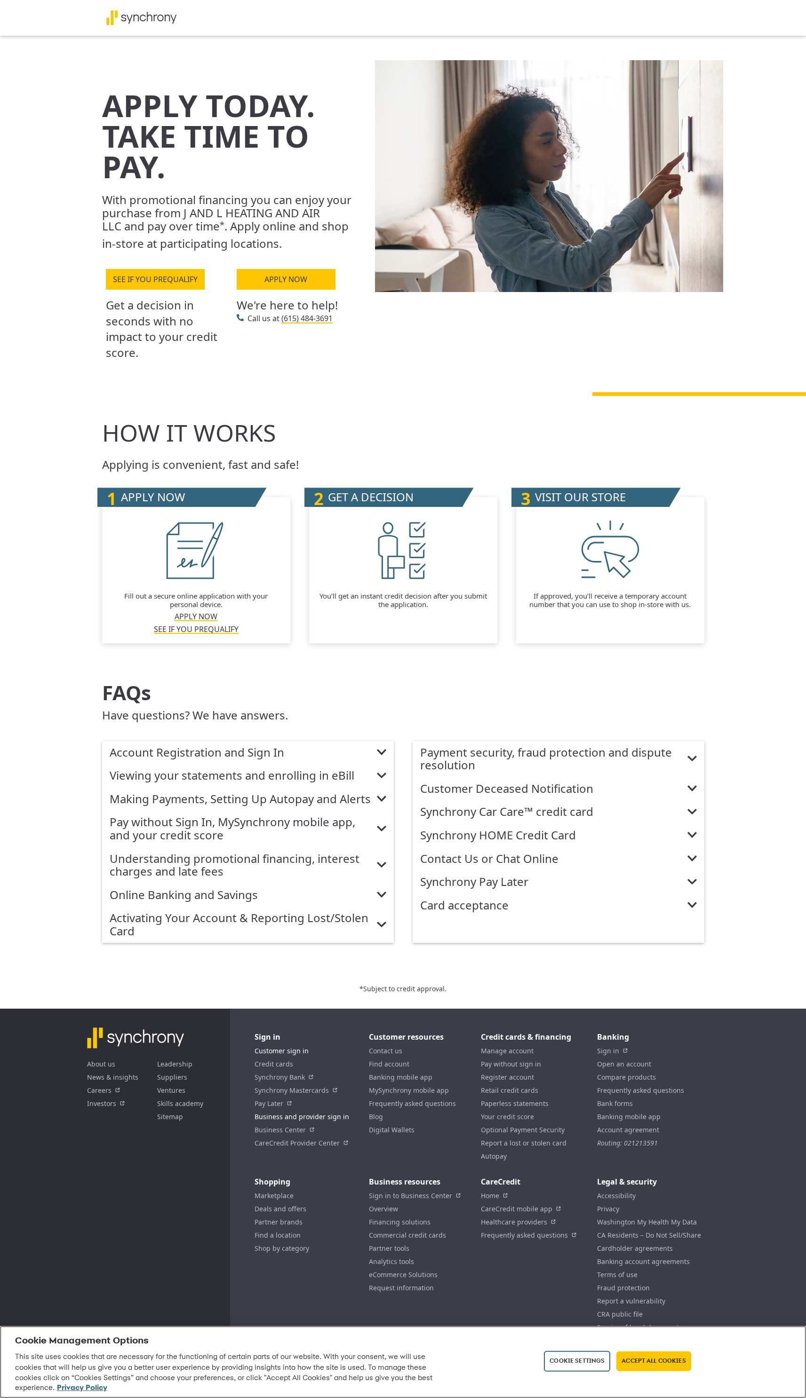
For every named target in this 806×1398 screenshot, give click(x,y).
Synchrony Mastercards (292, 1090)
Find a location (278, 1235)
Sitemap (170, 1116)
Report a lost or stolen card (524, 1142)
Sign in (608, 1050)
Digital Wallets (392, 1129)
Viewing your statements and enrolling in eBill (232, 776)
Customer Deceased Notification (506, 789)
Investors (101, 1103)
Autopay (494, 1156)
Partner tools (389, 1248)
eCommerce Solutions (403, 1274)
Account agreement (628, 1129)
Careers (99, 1090)
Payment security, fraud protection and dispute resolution (546, 759)
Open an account (624, 1063)
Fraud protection (623, 1287)
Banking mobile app (400, 1077)
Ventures (171, 1090)
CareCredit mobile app (516, 1208)
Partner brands (279, 1221)
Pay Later (269, 1103)
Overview (383, 1208)
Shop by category (282, 1248)
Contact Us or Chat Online (489, 859)
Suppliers (172, 1077)
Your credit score (507, 1116)
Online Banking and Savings (184, 895)
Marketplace (274, 1195)
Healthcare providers (514, 1221)
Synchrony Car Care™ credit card (506, 812)
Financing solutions (400, 1221)
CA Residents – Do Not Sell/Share (649, 1235)
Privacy (608, 1208)
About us (101, 1063)
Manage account (507, 1050)
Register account (507, 1077)
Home (490, 1195)
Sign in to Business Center (410, 1195)
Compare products (626, 1077)
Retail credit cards (509, 1090)
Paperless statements (515, 1103)
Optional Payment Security (523, 1129)
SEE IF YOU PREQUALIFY (155, 279)
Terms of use (617, 1274)
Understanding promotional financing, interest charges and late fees (234, 865)
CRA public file (620, 1314)
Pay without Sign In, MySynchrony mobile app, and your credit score (232, 828)
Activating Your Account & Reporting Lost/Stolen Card (239, 924)
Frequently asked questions (412, 1103)
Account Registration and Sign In (197, 753)
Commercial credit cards (407, 1235)
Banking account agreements (643, 1261)
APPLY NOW (285, 279)
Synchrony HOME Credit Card (498, 836)
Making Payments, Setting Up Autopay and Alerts (240, 799)
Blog (376, 1116)
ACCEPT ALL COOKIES (654, 1361)
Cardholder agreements (635, 1248)
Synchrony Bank (280, 1077)
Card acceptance (464, 906)
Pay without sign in (511, 1063)
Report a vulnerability (631, 1300)
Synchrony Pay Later (474, 882)
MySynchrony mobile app (409, 1090)
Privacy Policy (82, 1388)
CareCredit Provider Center (297, 1142)
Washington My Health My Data (647, 1221)
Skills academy (180, 1103)
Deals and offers (280, 1208)
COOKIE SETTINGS (577, 1361)
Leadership (174, 1063)
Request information (401, 1287)
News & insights (112, 1077)
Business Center (280, 1129)
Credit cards (274, 1063)
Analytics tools (391, 1261)
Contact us (385, 1050)
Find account (389, 1063)
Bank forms (615, 1103)
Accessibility (616, 1195)
